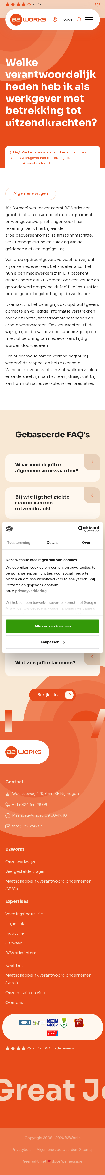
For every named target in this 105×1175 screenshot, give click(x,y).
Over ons (14, 1002)
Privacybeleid (23, 1149)
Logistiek (14, 923)
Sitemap (86, 1149)
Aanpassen (49, 642)
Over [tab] (86, 542)
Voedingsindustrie (24, 913)
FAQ (16, 152)
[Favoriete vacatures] (97, 5)
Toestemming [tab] (18, 542)
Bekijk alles (48, 694)
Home (10, 152)
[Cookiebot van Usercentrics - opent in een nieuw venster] (78, 529)
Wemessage (71, 1161)
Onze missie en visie (25, 992)
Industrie (14, 933)
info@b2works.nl (28, 826)
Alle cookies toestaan (52, 626)
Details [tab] (53, 542)
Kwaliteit (14, 965)
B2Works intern (20, 952)
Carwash (13, 943)
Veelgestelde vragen (25, 871)
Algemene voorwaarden (57, 1149)
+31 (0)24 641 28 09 (29, 804)
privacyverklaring (31, 591)
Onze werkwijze (21, 861)
